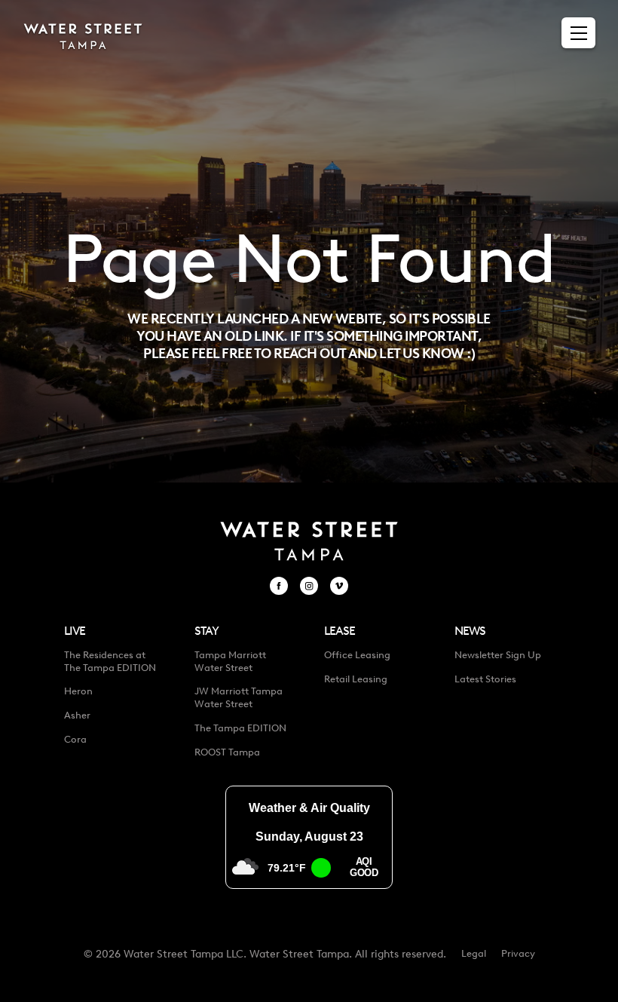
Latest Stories (485, 679)
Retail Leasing (355, 679)
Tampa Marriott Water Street (230, 661)
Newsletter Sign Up (497, 654)
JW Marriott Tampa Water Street (238, 697)
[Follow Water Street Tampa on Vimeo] (339, 586)
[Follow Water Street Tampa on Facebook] (279, 586)
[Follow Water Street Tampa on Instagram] (309, 586)
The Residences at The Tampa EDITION (110, 661)
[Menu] (579, 33)
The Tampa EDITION (240, 728)
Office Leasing (357, 654)
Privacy (518, 953)
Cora (75, 739)
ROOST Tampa (227, 752)
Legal (473, 953)
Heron (78, 691)
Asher (77, 715)
